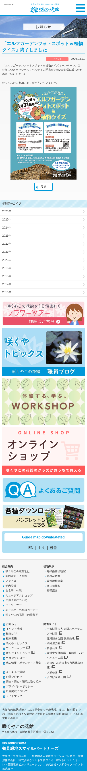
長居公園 (52, 648)
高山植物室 (53, 585)
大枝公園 (52, 672)
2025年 (6, 219)
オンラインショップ (18, 653)
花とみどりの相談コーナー (22, 610)
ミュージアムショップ (19, 595)
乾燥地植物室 (55, 580)
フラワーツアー (15, 605)
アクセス (11, 580)
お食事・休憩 (14, 590)
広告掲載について (17, 691)
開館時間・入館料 (16, 576)
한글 (53, 548)
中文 (41, 548)
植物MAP (11, 633)
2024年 (6, 227)
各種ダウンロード (17, 657)
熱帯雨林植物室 (56, 571)
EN (30, 548)
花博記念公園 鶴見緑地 (61, 638)
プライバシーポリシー (19, 686)
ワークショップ (15, 648)
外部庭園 (52, 590)
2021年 (6, 251)
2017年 (6, 284)
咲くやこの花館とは (18, 571)
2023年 (6, 235)
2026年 (6, 211)
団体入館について (16, 600)
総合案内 (7, 566)
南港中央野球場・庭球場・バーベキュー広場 (66, 655)
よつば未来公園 (56, 677)
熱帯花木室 (53, 576)
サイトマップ (14, 696)
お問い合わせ (14, 676)
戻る (43, 187)
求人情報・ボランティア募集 (23, 662)
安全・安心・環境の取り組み (23, 681)
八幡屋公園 (53, 643)
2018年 (6, 276)
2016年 (6, 292)
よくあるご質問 (15, 672)
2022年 (6, 243)
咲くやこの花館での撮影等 (22, 614)
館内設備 (11, 585)
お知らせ (11, 624)
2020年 (6, 260)
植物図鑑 (11, 638)
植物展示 (49, 566)
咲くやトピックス (17, 643)
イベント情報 (14, 628)
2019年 (6, 268)
